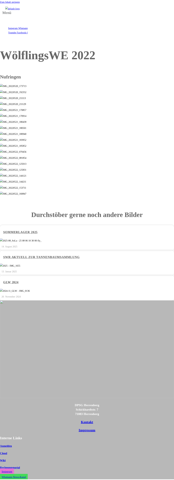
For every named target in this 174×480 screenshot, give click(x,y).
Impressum (87, 430)
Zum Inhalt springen (10, 2)
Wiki (3, 460)
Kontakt (87, 422)
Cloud (3, 453)
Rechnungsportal (10, 467)
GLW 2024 (11, 282)
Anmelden (6, 446)
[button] (7, 14)
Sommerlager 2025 (20, 232)
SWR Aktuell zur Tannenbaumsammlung (41, 257)
